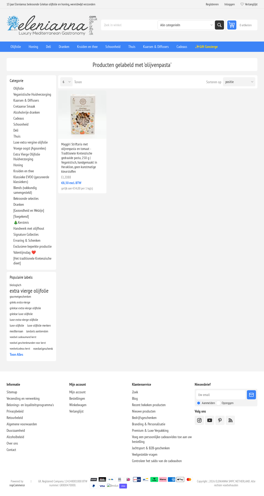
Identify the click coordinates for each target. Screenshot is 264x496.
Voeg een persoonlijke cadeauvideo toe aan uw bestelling (162, 439)
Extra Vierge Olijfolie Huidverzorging (26, 156)
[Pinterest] (220, 420)
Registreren (212, 4)
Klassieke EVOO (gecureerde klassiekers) (31, 179)
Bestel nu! (91, 132)
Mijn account (77, 392)
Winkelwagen (77, 404)
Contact (11, 449)
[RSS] (230, 420)
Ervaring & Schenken (26, 240)
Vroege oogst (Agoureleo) (29, 148)
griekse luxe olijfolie (21, 314)
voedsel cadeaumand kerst (23, 337)
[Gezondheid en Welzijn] (28, 210)
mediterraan (16, 331)
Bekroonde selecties (26, 198)
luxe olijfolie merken (39, 325)
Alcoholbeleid (15, 436)
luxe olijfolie (17, 325)
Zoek (219, 25)
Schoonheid (20, 124)
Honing (18, 165)
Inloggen (229, 4)
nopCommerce (17, 485)
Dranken (18, 204)
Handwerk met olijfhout (28, 228)
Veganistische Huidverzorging (32, 94)
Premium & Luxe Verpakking (150, 430)
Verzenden (251, 394)
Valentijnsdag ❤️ (24, 252)
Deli (15, 130)
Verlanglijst (76, 411)
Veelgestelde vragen (144, 454)
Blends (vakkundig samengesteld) (25, 190)
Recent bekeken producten (149, 404)
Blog (135, 398)
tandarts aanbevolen (37, 331)
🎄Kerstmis (21, 222)
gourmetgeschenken (20, 296)
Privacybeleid (15, 411)
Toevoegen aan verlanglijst (65, 132)
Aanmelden (208, 403)
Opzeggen (227, 403)
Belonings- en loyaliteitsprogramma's (30, 404)
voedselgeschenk (43, 348)
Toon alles (16, 354)
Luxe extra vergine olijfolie (30, 142)
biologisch (15, 285)
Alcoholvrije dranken (26, 112)
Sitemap (12, 392)
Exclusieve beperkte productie (32, 246)
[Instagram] (199, 420)
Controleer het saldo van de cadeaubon (157, 460)
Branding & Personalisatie (148, 424)
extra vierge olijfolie (29, 291)
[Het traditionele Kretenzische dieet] (32, 260)
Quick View (73, 132)
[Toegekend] (21, 216)
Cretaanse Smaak (24, 106)
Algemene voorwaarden (22, 424)
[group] (82, 114)
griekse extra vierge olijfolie (25, 308)
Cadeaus (18, 118)
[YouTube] (209, 420)
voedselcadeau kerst (20, 348)
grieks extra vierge (20, 302)
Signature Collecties (26, 234)
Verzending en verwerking (23, 398)
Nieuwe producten (144, 411)
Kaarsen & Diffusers (26, 100)
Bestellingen (77, 398)
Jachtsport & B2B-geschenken (151, 448)
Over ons (12, 443)
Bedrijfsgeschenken (144, 417)
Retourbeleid (15, 417)
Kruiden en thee (23, 171)
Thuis (16, 136)
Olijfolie (18, 88)
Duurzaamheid (16, 430)
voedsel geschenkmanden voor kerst (28, 343)
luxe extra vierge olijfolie (24, 320)
